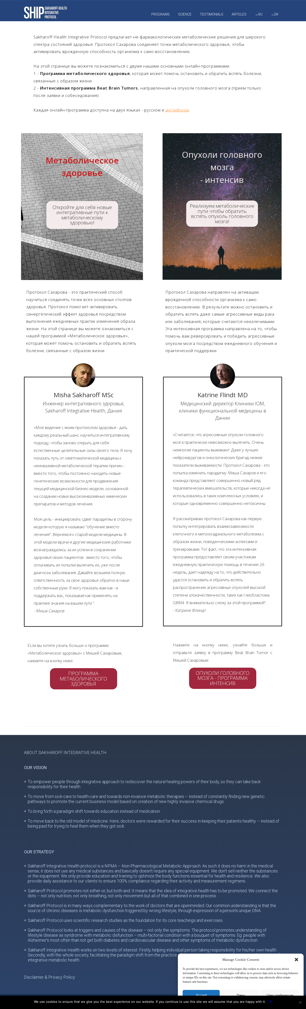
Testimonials (211, 14)
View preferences (280, 995)
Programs (160, 14)
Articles (239, 14)
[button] (296, 959)
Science (184, 14)
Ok (270, 1002)
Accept (201, 995)
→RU (258, 14)
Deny (241, 995)
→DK (275, 14)
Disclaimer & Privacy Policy (49, 977)
